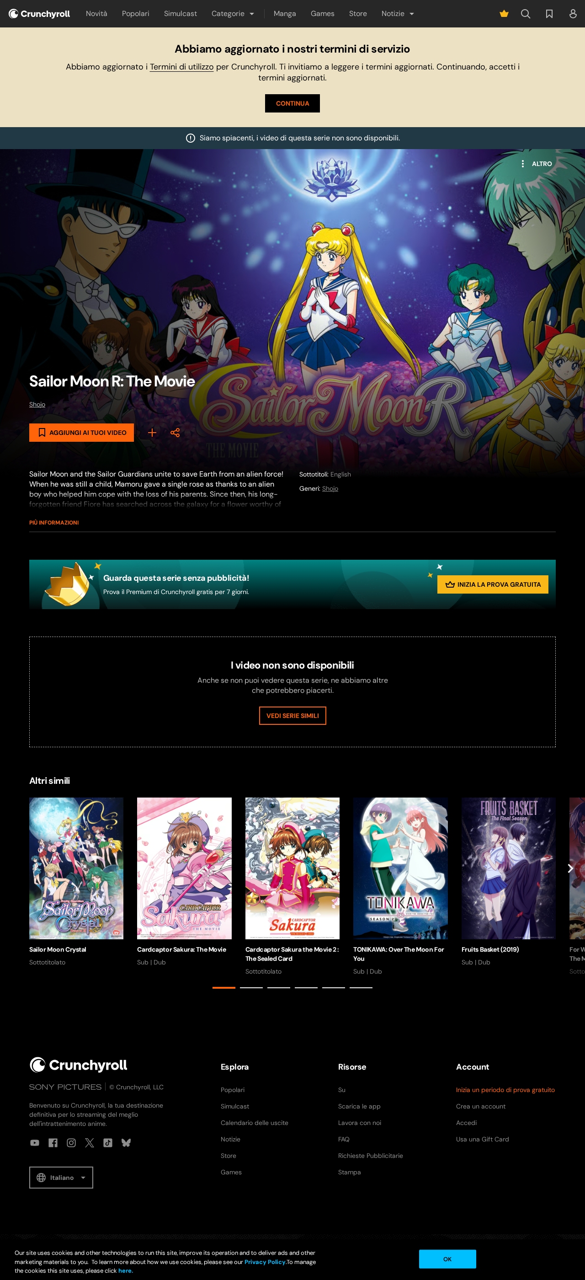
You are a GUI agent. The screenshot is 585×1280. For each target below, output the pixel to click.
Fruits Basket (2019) (490, 949)
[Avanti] (570, 895)
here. (125, 1271)
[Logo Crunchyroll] (39, 13)
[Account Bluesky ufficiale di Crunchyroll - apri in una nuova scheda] (126, 1142)
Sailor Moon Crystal (57, 949)
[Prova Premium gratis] (504, 13)
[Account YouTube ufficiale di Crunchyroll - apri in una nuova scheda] (34, 1142)
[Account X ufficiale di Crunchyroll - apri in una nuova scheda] (89, 1142)
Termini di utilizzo (182, 66)
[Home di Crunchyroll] (78, 1064)
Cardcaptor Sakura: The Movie (181, 949)
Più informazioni (54, 522)
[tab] (224, 987)
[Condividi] (175, 432)
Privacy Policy (265, 1262)
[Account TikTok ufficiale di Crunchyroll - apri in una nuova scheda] (107, 1142)
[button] (233, 13)
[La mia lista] (549, 13)
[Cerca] (525, 13)
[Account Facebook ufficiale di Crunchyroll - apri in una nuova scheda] (53, 1142)
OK (447, 1259)
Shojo (37, 404)
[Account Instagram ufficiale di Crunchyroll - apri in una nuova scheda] (71, 1142)
